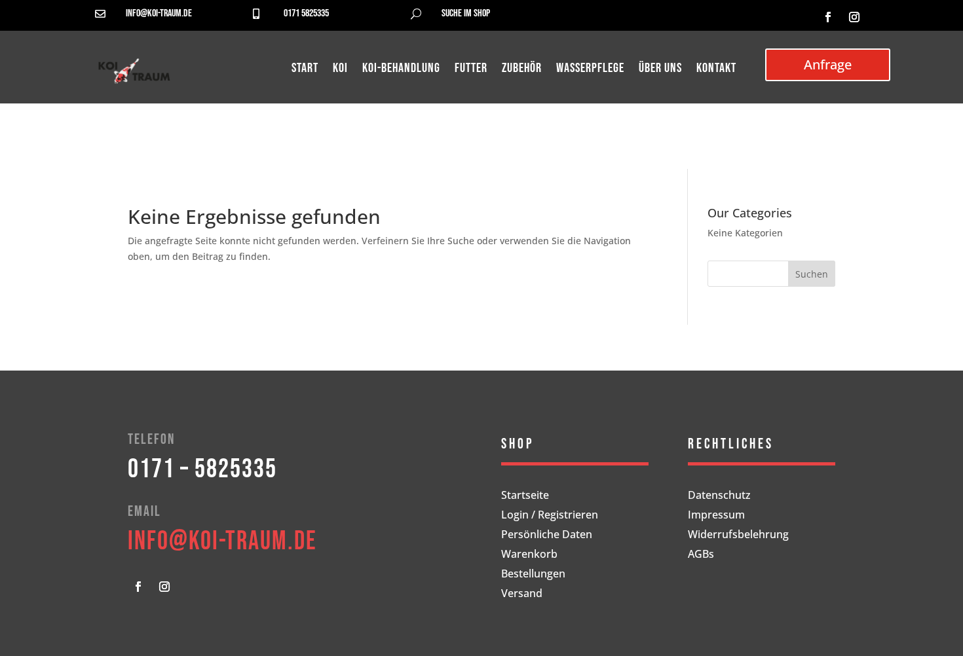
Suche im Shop (466, 13)
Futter (471, 70)
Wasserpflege (590, 70)
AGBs (701, 555)
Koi (340, 70)
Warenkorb (529, 555)
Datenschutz (719, 496)
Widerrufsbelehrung (738, 535)
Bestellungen (533, 575)
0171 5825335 (306, 13)
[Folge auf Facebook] (828, 17)
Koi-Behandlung (401, 70)
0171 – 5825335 (202, 469)
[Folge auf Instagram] (854, 17)
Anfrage (828, 64)
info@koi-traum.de (159, 13)
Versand (521, 594)
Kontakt (716, 70)
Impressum (716, 516)
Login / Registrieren (549, 516)
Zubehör (522, 70)
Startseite (525, 496)
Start (305, 70)
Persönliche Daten (546, 535)
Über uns (660, 70)
